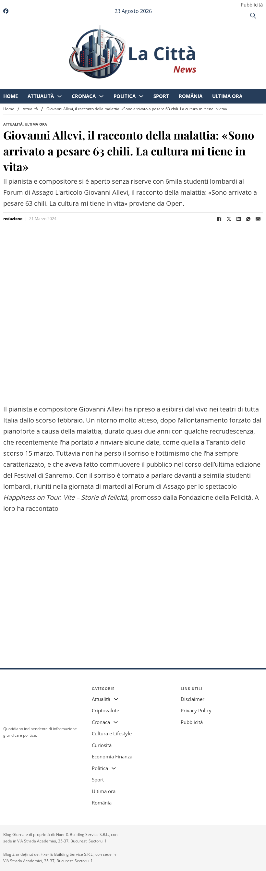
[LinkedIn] (238, 219)
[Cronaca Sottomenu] (106, 84)
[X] (229, 219)
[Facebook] (219, 219)
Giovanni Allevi (101, 409)
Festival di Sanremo (43, 475)
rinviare (111, 442)
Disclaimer (192, 699)
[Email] (258, 219)
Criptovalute (105, 710)
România (196, 84)
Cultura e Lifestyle (112, 733)
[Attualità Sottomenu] (65, 84)
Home (16, 84)
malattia (89, 431)
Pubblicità (252, 4)
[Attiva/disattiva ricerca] (253, 15)
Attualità (46, 84)
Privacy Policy (196, 710)
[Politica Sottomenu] (146, 84)
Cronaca (89, 84)
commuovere (120, 464)
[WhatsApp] (248, 219)
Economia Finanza (112, 756)
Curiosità (102, 745)
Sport (167, 84)
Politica (130, 84)
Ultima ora (233, 84)
